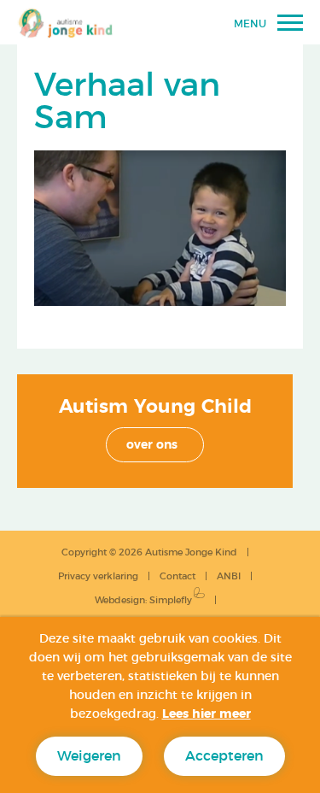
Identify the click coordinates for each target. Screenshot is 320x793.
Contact (177, 576)
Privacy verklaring (98, 576)
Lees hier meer (206, 714)
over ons (151, 445)
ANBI (229, 576)
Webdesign (120, 600)
